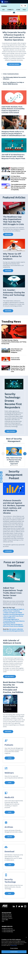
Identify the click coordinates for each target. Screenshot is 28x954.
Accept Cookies (14, 951)
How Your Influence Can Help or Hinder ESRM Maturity (13, 83)
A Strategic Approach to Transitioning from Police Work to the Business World (13, 621)
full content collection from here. (13, 630)
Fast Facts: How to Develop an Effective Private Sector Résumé (13, 625)
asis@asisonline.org (7, 928)
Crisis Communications (11, 74)
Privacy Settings (14, 948)
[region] (14, 944)
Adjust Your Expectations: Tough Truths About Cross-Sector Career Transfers (13, 593)
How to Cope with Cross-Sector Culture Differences (13, 617)
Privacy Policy (14, 945)
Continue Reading (14, 64)
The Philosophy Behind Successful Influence (14, 78)
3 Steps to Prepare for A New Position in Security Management (13, 613)
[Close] (26, 937)
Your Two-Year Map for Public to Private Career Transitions (13, 610)
